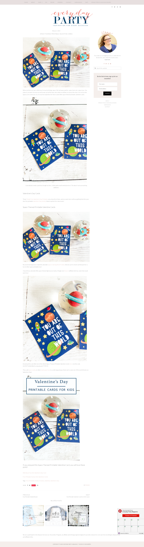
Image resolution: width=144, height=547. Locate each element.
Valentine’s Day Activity (39, 201)
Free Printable (30, 480)
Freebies (60, 2)
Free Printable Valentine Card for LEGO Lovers (78, 497)
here (71, 364)
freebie (37, 480)
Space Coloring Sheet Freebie (56, 264)
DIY (46, 2)
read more (107, 59)
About (33, 2)
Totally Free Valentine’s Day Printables (37, 199)
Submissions (78, 2)
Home (26, 2)
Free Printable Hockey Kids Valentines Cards (35, 477)
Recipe (52, 2)
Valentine (47, 480)
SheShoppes (87, 544)
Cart (86, 2)
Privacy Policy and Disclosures (101, 2)
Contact (68, 2)
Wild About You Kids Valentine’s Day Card (34, 473)
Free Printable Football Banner (30, 497)
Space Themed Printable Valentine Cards (56, 34)
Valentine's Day (54, 480)
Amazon (66, 271)
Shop (39, 2)
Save (34, 485)
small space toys (45, 370)
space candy (32, 370)
